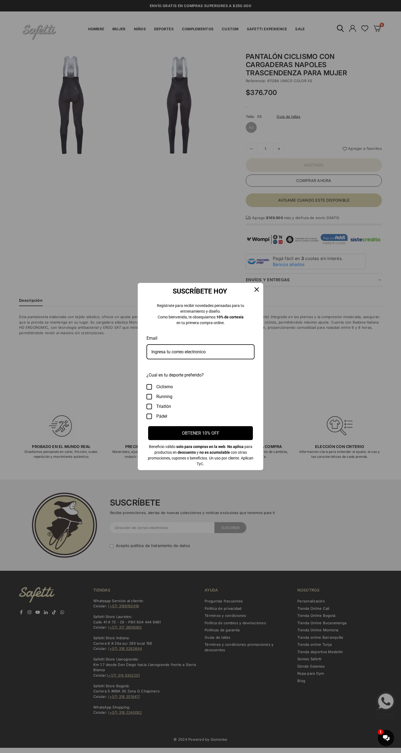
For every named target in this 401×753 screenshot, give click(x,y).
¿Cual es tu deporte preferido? (175, 375)
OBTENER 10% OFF (200, 433)
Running (164, 396)
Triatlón (163, 406)
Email (151, 338)
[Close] (256, 289)
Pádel (161, 416)
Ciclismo (164, 386)
